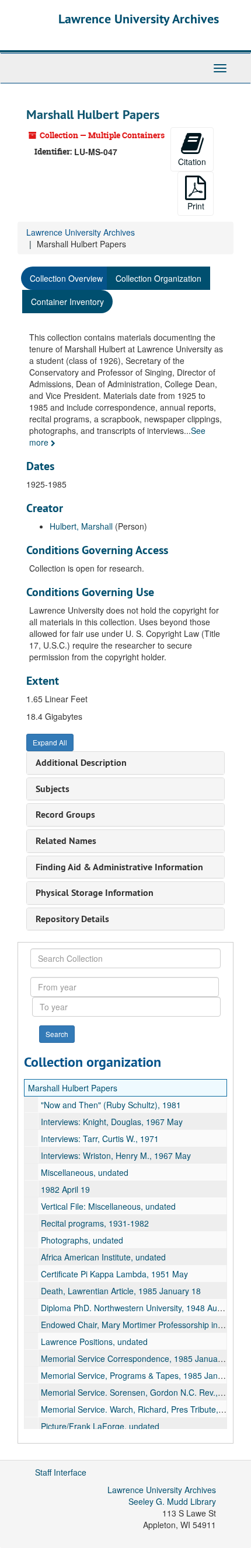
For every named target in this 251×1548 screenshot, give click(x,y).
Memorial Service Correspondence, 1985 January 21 (138, 1358)
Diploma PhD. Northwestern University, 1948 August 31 (143, 1308)
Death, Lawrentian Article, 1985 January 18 (121, 1291)
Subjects (52, 789)
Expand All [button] (50, 742)
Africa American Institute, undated (103, 1257)
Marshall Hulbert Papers (72, 1088)
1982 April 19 (65, 1189)
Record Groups (65, 814)
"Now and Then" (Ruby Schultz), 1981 (111, 1105)
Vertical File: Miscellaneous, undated (108, 1206)
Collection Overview (66, 278)
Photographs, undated (82, 1240)
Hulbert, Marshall (81, 526)
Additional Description (81, 763)
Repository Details (72, 919)
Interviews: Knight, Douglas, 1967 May (112, 1121)
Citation (192, 161)
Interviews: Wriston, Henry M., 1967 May (116, 1155)
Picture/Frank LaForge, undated (100, 1426)
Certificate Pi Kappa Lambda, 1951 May (114, 1274)
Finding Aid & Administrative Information (119, 867)
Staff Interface (60, 1472)
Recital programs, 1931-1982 (95, 1223)
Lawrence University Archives (138, 18)
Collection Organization (158, 278)
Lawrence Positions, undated (94, 1341)
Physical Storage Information (95, 893)
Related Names (66, 841)
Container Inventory (67, 301)
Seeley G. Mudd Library (172, 1501)
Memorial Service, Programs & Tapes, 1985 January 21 (143, 1375)
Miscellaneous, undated (84, 1172)
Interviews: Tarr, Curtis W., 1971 (100, 1138)
